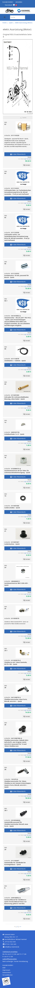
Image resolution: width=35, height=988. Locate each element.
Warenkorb (10, 5)
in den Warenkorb (18, 154)
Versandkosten (7, 975)
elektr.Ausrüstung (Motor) (23, 23)
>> (20, 926)
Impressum (6, 970)
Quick (11, 23)
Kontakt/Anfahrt (7, 2)
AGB (3, 968)
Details (27, 165)
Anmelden (19, 2)
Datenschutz (6, 972)
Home (4, 23)
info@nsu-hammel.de (12, 947)
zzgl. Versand (27, 159)
